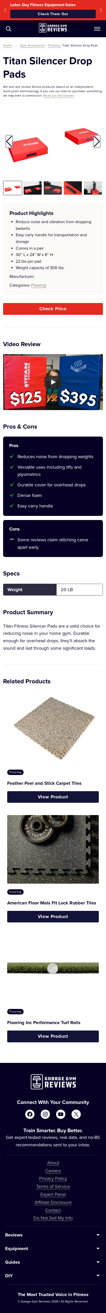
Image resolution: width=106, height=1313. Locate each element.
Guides (12, 1262)
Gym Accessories (32, 45)
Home (7, 45)
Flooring (54, 45)
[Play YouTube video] (53, 382)
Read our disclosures (58, 95)
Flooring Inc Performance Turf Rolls (44, 1022)
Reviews (14, 1235)
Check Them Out (53, 13)
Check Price (53, 308)
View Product (53, 797)
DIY (9, 1275)
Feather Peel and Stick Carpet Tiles (44, 783)
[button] (5, 10)
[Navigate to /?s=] (8, 28)
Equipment (16, 1248)
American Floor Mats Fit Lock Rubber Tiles (51, 903)
